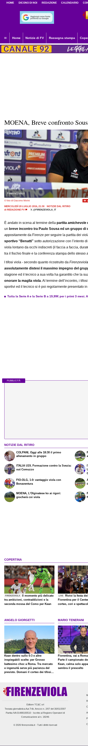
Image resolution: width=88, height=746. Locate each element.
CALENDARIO (69, 2)
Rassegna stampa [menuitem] (62, 38)
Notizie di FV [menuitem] (34, 38)
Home (10, 2)
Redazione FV (16, 209)
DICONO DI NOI (28, 2)
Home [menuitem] (16, 38)
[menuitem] (5, 38)
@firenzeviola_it (44, 209)
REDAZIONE (49, 2)
